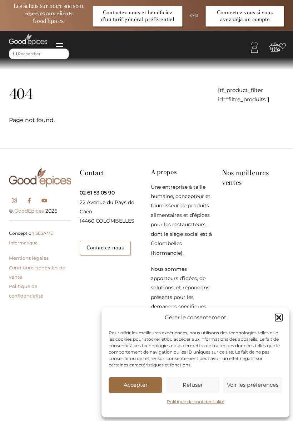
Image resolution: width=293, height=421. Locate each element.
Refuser (193, 384)
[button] (278, 317)
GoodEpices (29, 211)
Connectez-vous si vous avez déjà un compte (245, 16)
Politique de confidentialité (195, 401)
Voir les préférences (252, 384)
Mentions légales (29, 258)
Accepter (136, 384)
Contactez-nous (105, 248)
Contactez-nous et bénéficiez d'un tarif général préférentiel (137, 16)
